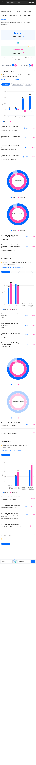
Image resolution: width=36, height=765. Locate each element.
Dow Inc (18, 33)
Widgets (17, 11)
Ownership (6, 454)
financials (6, 84)
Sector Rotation (14, 7)
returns (15, 271)
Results (32, 7)
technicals (26, 65)
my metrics (6, 543)
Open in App (31, 2)
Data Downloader (6, 11)
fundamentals (9, 65)
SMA (29, 271)
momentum (6, 271)
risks (22, 271)
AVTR (20, 80)
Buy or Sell (27, 11)
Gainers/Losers (4, 7)
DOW (6, 80)
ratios (28, 84)
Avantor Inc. (18, 49)
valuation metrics (17, 84)
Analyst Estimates (24, 7)
